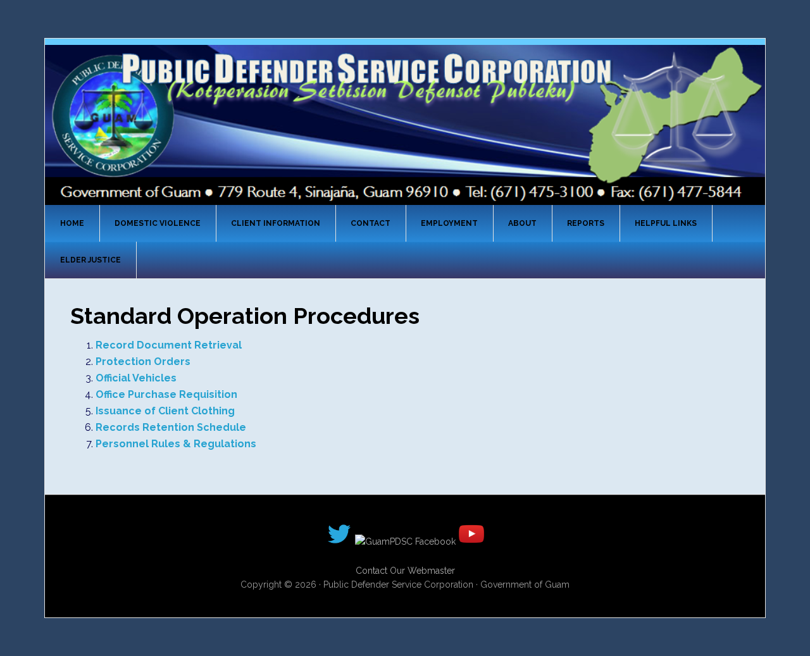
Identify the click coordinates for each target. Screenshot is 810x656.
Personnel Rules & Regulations (176, 444)
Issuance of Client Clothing (165, 411)
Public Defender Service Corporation (405, 124)
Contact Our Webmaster (405, 571)
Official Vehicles (136, 378)
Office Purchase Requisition (166, 394)
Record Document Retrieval (169, 345)
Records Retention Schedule (171, 427)
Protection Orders (143, 362)
